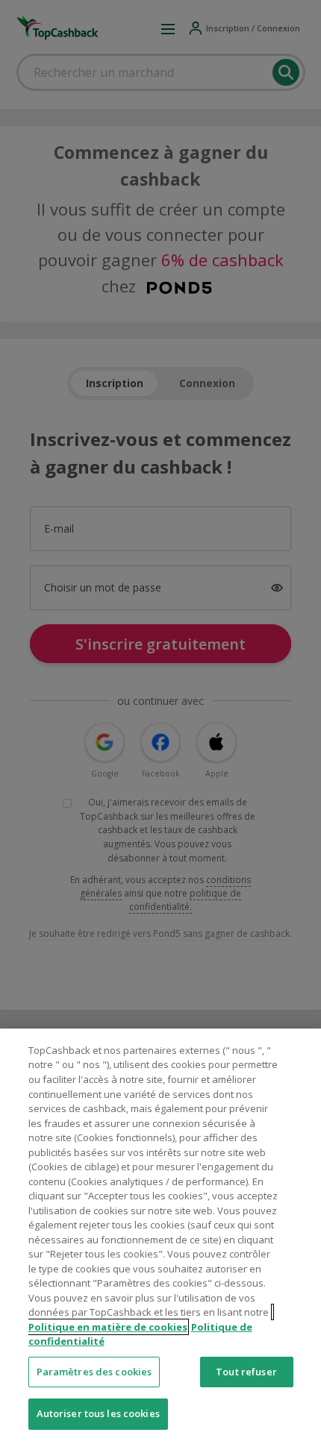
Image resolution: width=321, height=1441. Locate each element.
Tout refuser (246, 1371)
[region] (160, 1235)
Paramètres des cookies (94, 1371)
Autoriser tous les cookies (98, 1413)
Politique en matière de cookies (107, 1327)
